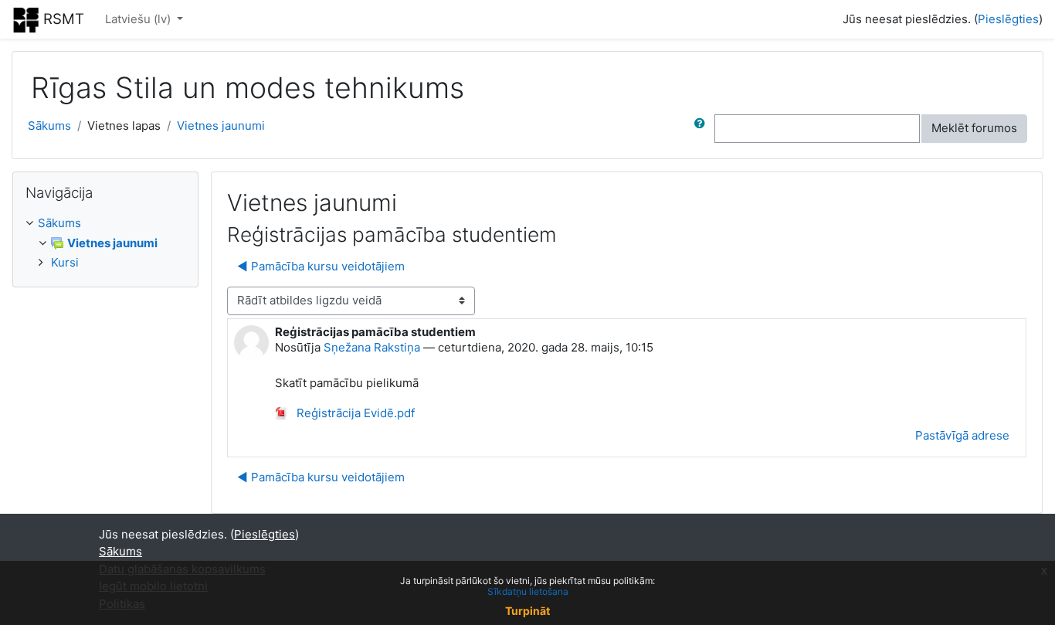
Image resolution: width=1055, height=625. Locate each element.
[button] (703, 128)
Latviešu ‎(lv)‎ (139, 19)
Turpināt (527, 610)
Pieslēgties (1008, 19)
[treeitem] (105, 224)
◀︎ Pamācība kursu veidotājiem (321, 266)
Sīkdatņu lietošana (527, 591)
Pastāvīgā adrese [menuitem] (962, 435)
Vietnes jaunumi (221, 125)
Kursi (65, 262)
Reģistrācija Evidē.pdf (354, 413)
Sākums (49, 125)
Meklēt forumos (974, 128)
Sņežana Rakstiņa (372, 347)
